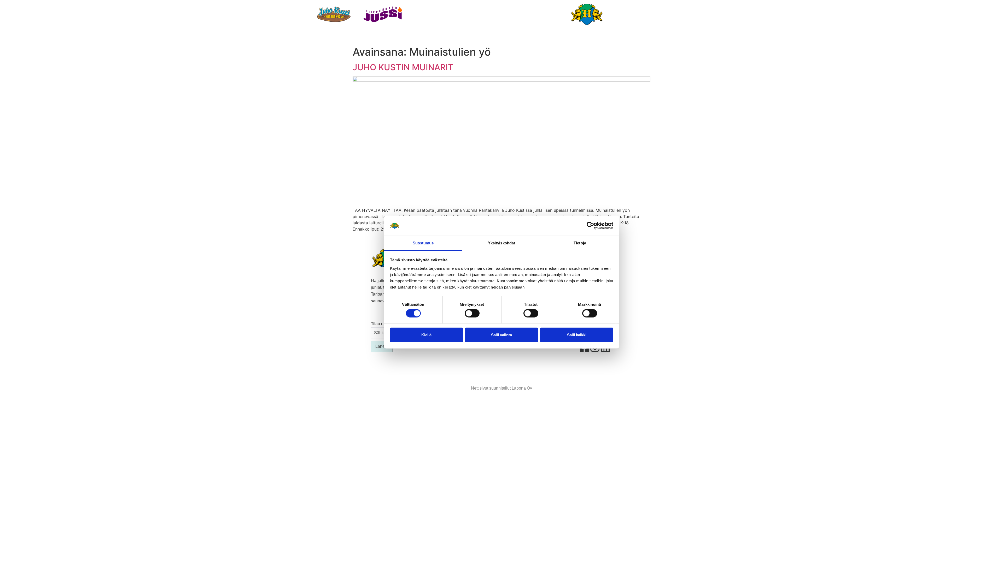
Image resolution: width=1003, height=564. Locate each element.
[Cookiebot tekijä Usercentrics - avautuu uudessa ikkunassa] (590, 226)
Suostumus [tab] (423, 243)
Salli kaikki (576, 334)
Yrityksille (568, 36)
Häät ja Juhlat (473, 36)
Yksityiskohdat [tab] (501, 243)
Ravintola (400, 36)
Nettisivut (479, 388)
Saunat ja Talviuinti (523, 36)
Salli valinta (501, 334)
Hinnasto (604, 36)
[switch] (472, 313)
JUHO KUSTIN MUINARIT (403, 67)
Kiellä (426, 334)
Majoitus (434, 36)
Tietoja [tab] (580, 243)
